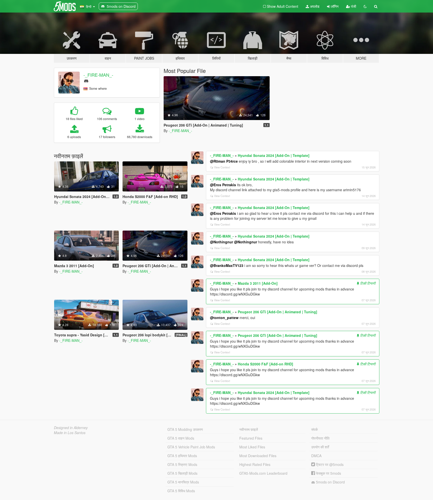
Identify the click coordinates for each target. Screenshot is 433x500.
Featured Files (250, 438)
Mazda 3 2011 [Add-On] (258, 283)
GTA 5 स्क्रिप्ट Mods (182, 464)
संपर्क (314, 429)
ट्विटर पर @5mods (329, 464)
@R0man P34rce (224, 161)
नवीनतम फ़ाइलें (248, 429)
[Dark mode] (365, 6)
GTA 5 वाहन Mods (180, 438)
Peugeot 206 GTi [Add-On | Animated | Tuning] (277, 311)
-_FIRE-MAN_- (98, 74)
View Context (222, 167)
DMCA (316, 455)
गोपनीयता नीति (320, 438)
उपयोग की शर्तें (320, 446)
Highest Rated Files (254, 464)
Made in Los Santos (69, 432)
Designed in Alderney (71, 427)
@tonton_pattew (224, 317)
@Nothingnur (221, 241)
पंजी (353, 6)
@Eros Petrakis (223, 184)
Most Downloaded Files (257, 455)
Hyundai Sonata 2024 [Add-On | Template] (273, 155)
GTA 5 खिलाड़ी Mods (182, 473)
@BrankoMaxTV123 (226, 265)
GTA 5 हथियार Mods (182, 455)
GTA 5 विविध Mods (181, 490)
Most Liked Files (252, 446)
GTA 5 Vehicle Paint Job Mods (191, 446)
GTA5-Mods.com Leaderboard (263, 473)
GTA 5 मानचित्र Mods (183, 481)
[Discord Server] (86, 80)
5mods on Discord (330, 481)
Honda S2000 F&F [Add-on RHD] (265, 363)
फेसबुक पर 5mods (328, 473)
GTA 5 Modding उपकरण (185, 429)
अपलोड (314, 6)
